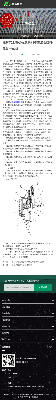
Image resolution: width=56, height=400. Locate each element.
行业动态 (25, 36)
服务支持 (6, 326)
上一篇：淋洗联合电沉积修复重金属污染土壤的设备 (24, 262)
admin (38, 54)
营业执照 (35, 397)
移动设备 (6, 300)
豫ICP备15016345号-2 (42, 394)
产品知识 (38, 36)
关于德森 (6, 339)
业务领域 (6, 307)
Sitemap (27, 397)
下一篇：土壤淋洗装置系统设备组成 (17, 265)
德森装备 (6, 313)
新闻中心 (6, 333)
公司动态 (11, 36)
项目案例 (6, 320)
